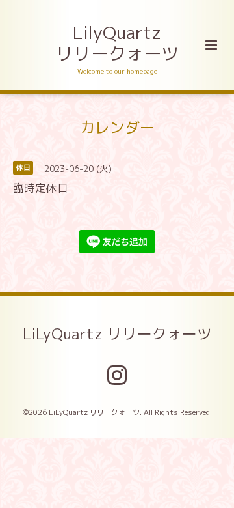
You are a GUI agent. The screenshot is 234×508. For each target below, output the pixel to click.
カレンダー (117, 127)
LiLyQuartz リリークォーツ (117, 334)
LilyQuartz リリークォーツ (117, 43)
